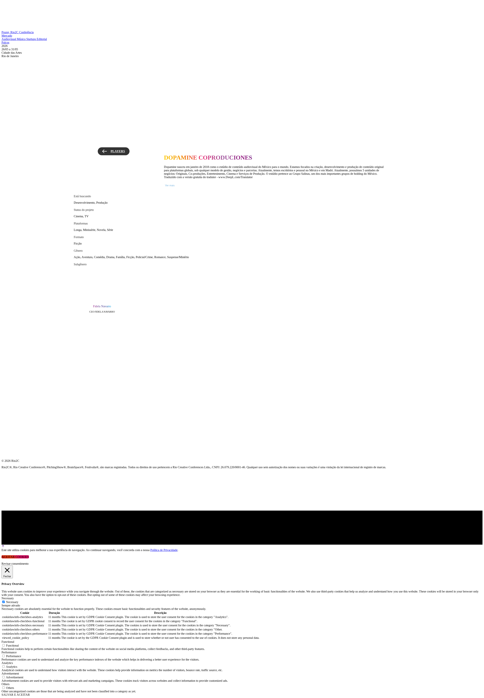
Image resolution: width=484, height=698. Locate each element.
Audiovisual (9, 39)
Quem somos (12, 320)
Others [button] (5, 684)
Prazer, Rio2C (10, 32)
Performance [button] (9, 652)
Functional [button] (8, 641)
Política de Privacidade (164, 550)
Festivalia (10, 356)
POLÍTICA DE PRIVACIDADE (22, 392)
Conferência (26, 32)
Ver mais (170, 185)
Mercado (7, 35)
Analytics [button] (7, 663)
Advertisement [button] (10, 673)
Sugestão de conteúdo (21, 365)
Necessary (12, 602)
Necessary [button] (8, 598)
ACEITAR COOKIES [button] (15, 556)
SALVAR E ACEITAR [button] (16, 694)
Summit (8, 329)
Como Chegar (13, 374)
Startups (31, 39)
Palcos (5, 42)
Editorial (42, 39)
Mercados (10, 347)
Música (21, 39)
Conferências (13, 338)
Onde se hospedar (17, 383)
